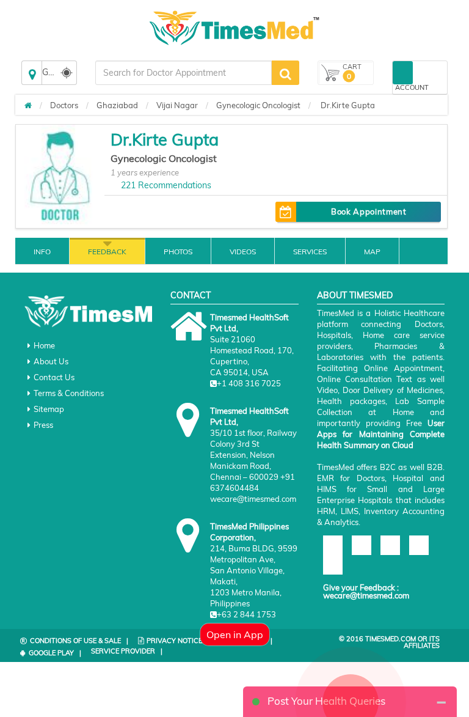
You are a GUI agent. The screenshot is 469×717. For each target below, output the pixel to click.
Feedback (107, 251)
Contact (190, 295)
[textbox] (183, 73)
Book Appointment (368, 211)
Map (372, 251)
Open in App (234, 634)
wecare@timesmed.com (366, 595)
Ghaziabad (117, 105)
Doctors (64, 105)
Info (42, 251)
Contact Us (54, 377)
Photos (178, 251)
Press (43, 425)
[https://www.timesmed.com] (28, 105)
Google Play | (55, 653)
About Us (51, 361)
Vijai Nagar (177, 105)
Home (44, 345)
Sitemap (49, 409)
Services (310, 251)
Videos (243, 251)
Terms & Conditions (69, 393)
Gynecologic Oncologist (258, 105)
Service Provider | (126, 651)
